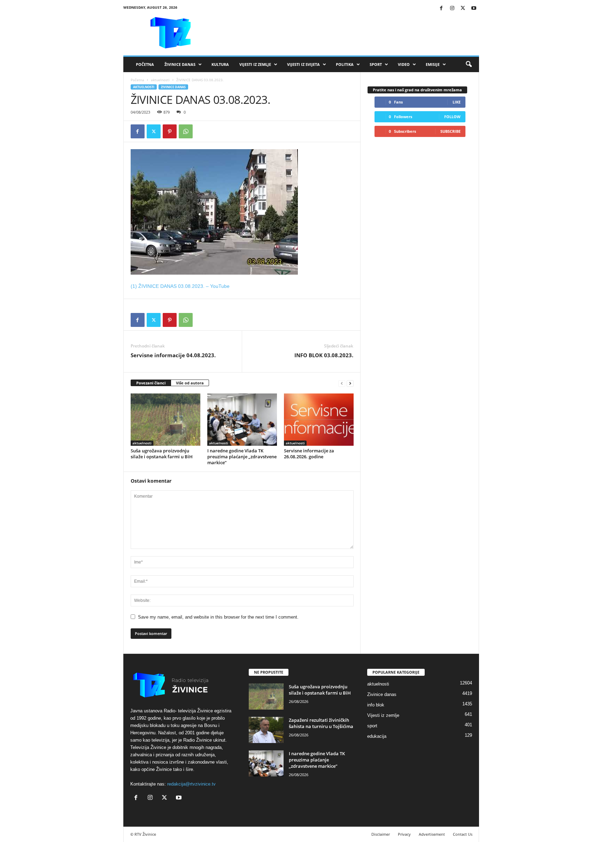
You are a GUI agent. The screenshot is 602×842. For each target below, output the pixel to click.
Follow (452, 116)
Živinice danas (179, 64)
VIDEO (404, 64)
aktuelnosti (160, 79)
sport (372, 725)
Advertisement (432, 834)
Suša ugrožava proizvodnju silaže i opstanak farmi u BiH (162, 453)
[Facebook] (441, 8)
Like (457, 102)
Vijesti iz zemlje (255, 64)
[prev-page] (341, 383)
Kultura (220, 64)
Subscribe (450, 131)
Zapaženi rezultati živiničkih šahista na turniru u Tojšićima (321, 723)
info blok (375, 704)
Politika (345, 64)
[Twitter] (463, 8)
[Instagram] (452, 8)
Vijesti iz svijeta (303, 64)
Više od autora (190, 382)
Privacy (404, 834)
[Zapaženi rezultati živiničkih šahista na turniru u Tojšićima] (266, 730)
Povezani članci (150, 382)
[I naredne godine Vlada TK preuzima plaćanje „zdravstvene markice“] (242, 419)
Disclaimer (380, 834)
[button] (468, 64)
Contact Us (462, 834)
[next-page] (350, 383)
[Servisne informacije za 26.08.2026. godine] (319, 419)
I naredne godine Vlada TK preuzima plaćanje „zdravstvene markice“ (242, 456)
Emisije (433, 64)
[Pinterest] (170, 131)
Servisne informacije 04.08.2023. (173, 355)
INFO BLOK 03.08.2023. (323, 355)
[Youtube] (474, 8)
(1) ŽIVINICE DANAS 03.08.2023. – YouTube (180, 286)
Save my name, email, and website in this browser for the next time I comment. (218, 617)
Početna (145, 64)
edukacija (376, 736)
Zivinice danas (173, 87)
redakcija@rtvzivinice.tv (191, 784)
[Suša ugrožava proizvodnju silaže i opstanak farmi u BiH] (165, 419)
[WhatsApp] (186, 131)
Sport (376, 64)
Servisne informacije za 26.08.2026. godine (309, 453)
